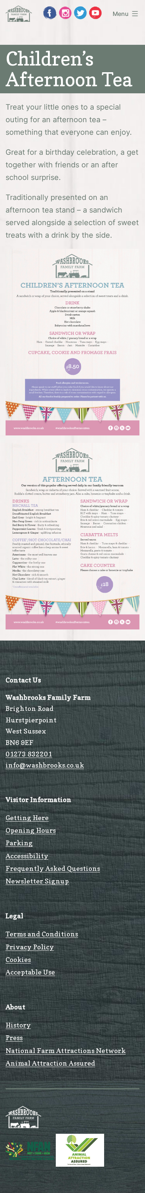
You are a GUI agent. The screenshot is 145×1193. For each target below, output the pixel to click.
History (18, 1025)
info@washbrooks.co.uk (45, 765)
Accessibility (27, 856)
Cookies (18, 959)
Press (14, 1038)
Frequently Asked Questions (53, 868)
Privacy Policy (30, 947)
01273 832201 (29, 754)
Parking (19, 843)
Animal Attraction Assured (50, 1063)
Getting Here (27, 818)
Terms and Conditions (42, 934)
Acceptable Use (30, 972)
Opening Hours (31, 830)
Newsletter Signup (37, 881)
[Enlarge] (129, 258)
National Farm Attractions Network (66, 1051)
